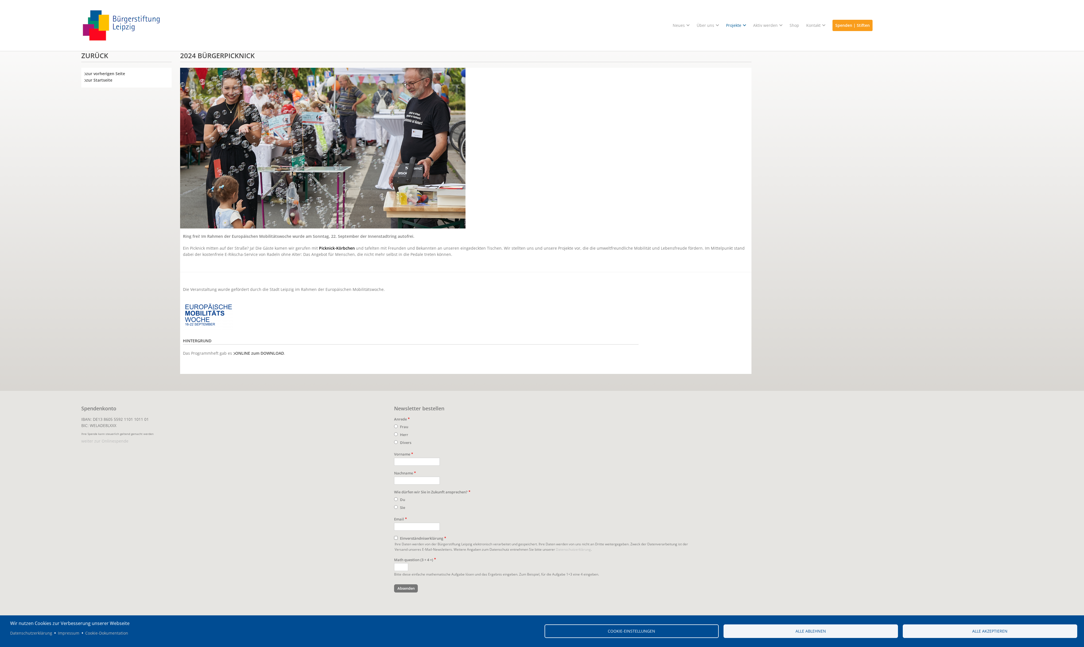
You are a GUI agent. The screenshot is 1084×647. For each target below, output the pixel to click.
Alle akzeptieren (989, 631)
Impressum (68, 633)
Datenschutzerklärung (573, 549)
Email (399, 519)
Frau (404, 426)
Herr (404, 434)
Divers (405, 442)
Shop (794, 25)
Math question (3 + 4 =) (413, 559)
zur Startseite (99, 80)
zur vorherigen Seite (105, 73)
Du (402, 499)
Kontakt (813, 25)
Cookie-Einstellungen (631, 631)
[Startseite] (542, 25)
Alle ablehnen (810, 631)
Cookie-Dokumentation (106, 633)
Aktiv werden (765, 25)
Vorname (402, 454)
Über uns (705, 25)
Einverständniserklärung (421, 538)
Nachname (403, 473)
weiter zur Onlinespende (104, 441)
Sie (402, 507)
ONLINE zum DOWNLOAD (259, 353)
